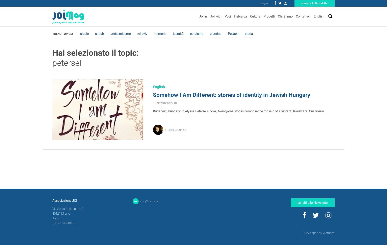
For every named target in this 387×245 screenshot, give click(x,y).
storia (249, 34)
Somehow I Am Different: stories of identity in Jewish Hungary (231, 95)
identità (178, 34)
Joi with (216, 16)
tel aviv (142, 34)
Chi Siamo (285, 16)
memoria (160, 34)
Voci (228, 16)
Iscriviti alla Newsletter (315, 3)
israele (84, 34)
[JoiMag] (68, 16)
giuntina (216, 34)
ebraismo (196, 34)
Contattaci (303, 16)
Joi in (203, 16)
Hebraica (240, 16)
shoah (99, 34)
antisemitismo (120, 34)
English (319, 16)
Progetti (269, 16)
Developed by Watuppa (319, 233)
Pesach (233, 34)
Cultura (255, 16)
